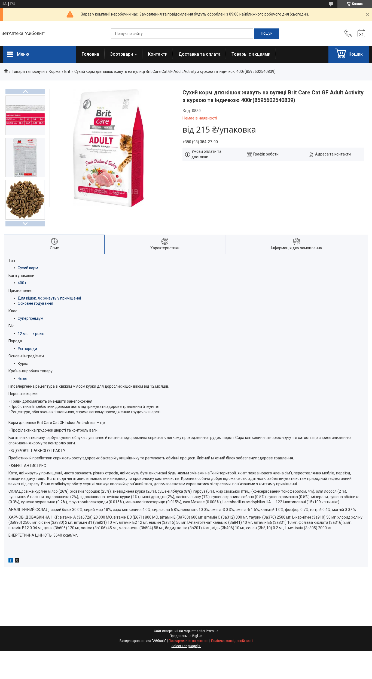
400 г (22, 283)
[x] (17, 561)
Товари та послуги (28, 71)
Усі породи (27, 348)
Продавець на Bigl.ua (186, 636)
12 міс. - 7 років (31, 333)
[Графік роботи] (361, 33)
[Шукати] (266, 33)
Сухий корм (28, 268)
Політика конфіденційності (232, 641)
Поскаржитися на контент (189, 641)
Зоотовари (121, 54)
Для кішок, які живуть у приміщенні (49, 298)
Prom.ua (212, 631)
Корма (54, 71)
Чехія (22, 378)
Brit (67, 71)
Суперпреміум (30, 318)
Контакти (157, 54)
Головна (90, 54)
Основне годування (35, 303)
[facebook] (10, 561)
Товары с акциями (250, 54)
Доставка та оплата (199, 54)
